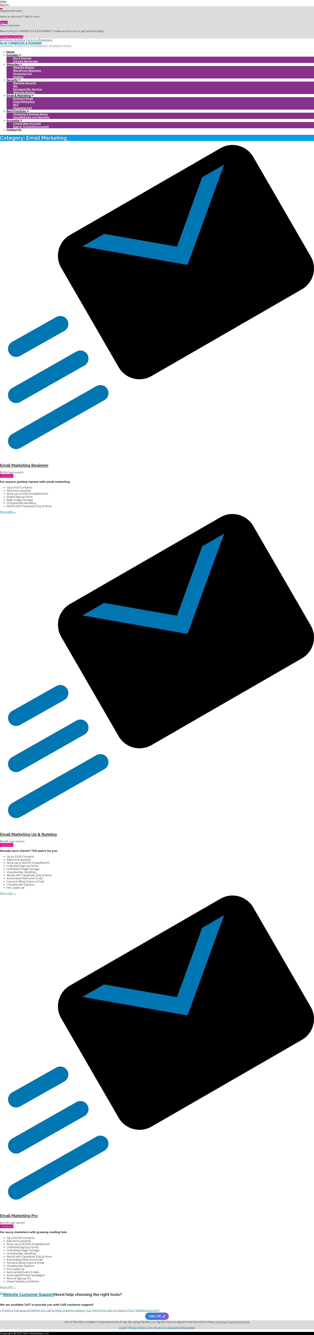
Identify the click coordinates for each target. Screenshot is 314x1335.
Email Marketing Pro (19, 1215)
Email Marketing (24, 101)
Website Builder (24, 67)
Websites (13, 64)
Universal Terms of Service (232, 1322)
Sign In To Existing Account (31, 126)
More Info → (8, 512)
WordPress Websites (27, 70)
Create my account (11, 36)
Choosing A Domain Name (30, 114)
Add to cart (6, 476)
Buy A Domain (22, 58)
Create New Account (27, 123)
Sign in (4, 22)
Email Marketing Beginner (24, 465)
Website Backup (24, 92)
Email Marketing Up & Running (28, 834)
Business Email (23, 98)
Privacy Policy (137, 1327)
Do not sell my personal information (171, 1327)
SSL (15, 86)
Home (11, 52)
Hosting (18, 76)
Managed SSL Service (27, 89)
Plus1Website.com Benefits (31, 117)
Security (12, 80)
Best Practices (17, 111)
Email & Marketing (19, 95)
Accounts (13, 120)
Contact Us (14, 129)
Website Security (24, 83)
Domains (13, 55)
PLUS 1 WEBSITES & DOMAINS (21, 43)
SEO (15, 104)
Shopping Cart (22, 73)
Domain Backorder (25, 61)
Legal (122, 1327)
